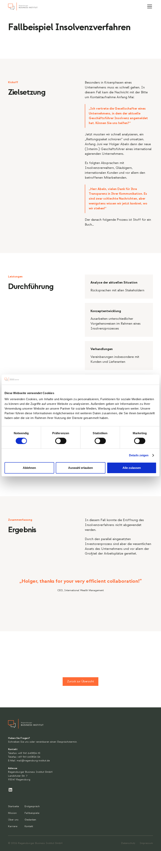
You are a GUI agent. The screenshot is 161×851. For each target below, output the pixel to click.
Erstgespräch (32, 806)
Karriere (12, 826)
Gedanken (30, 819)
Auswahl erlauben (80, 467)
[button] (149, 6)
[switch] (60, 441)
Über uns (13, 819)
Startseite (13, 806)
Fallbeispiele (32, 813)
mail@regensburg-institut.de (33, 760)
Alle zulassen (132, 467)
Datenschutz (128, 843)
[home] (23, 6)
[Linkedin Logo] (10, 789)
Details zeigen (138, 455)
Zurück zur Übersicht (80, 681)
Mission (12, 813)
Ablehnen (29, 467)
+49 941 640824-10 (29, 753)
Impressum (146, 843)
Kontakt (29, 826)
